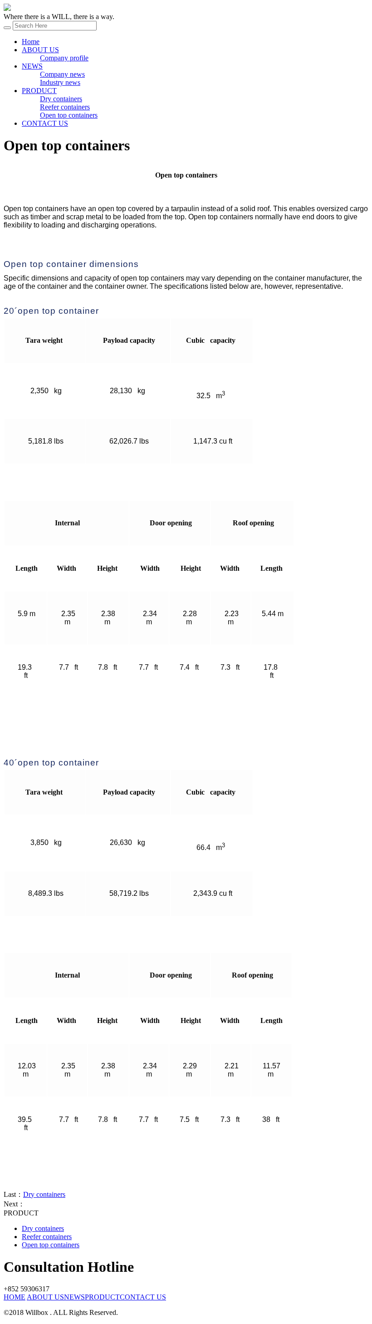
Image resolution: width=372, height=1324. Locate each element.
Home (30, 41)
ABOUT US (40, 50)
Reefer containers (65, 107)
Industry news (60, 82)
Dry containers (61, 99)
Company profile (64, 58)
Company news (62, 74)
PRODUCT (39, 90)
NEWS (32, 66)
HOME (14, 1297)
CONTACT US (45, 123)
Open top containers (69, 115)
